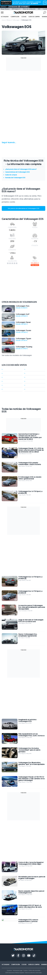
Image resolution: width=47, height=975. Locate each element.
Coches (23, 16)
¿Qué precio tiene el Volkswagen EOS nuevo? (21, 169)
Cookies (25, 970)
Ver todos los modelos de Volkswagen (17, 355)
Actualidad (5, 16)
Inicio (3, 20)
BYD (39, 9)
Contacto (9, 970)
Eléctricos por (13, 6)
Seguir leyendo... (9, 142)
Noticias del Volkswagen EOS (15, 177)
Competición (15, 16)
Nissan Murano (5, 9)
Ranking (44, 964)
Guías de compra (34, 16)
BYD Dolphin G (16, 9)
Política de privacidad (34, 970)
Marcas (9, 20)
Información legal (17, 970)
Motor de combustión (29, 9)
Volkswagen (16, 20)
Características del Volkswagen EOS (17, 172)
